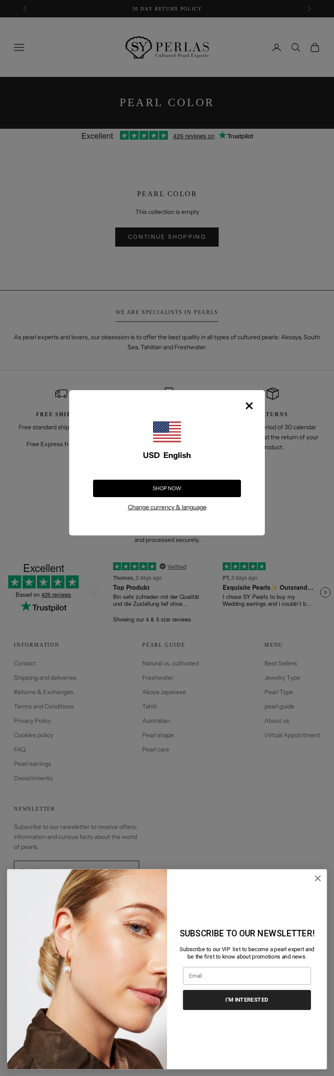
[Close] (249, 405)
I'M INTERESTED (246, 999)
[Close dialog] (318, 878)
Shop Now (167, 488)
